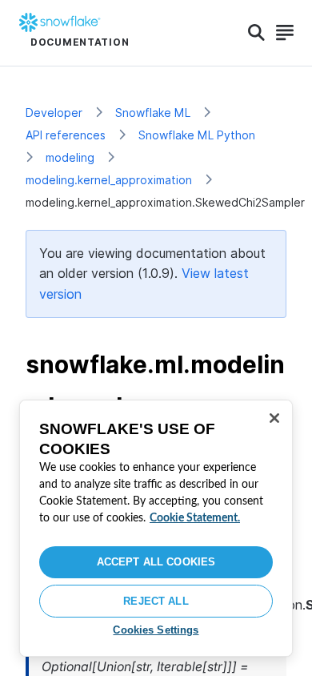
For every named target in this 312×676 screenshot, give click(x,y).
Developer (54, 112)
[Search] (256, 33)
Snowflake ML (152, 112)
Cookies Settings (155, 630)
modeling (70, 157)
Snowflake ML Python (196, 135)
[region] (156, 528)
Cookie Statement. (195, 518)
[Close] (274, 418)
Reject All (155, 601)
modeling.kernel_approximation (109, 180)
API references (66, 135)
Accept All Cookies (156, 562)
